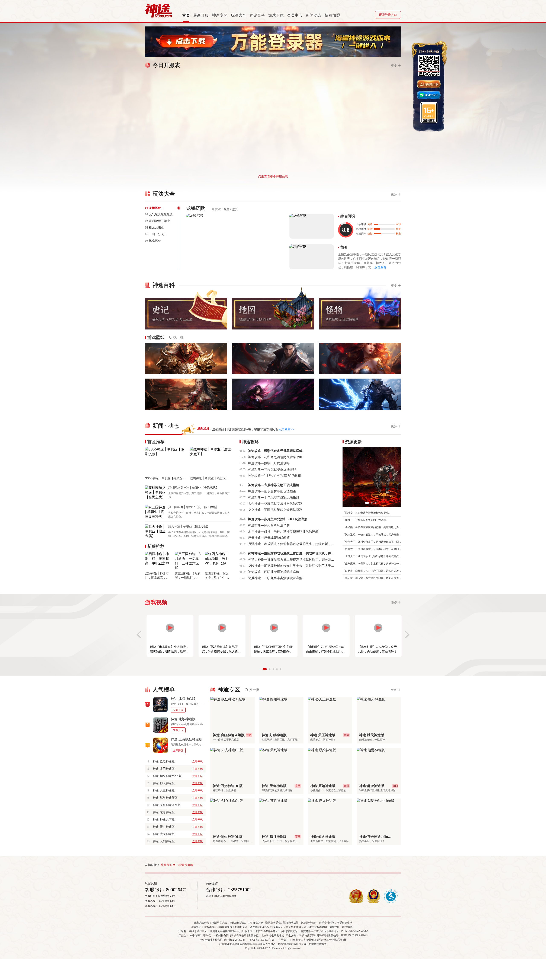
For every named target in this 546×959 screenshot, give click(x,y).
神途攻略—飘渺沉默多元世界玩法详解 (275, 451)
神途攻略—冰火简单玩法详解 (269, 525)
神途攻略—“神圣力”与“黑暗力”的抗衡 (274, 476)
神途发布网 (168, 865)
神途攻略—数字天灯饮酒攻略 (269, 463)
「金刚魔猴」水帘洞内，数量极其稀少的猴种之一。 (372, 563)
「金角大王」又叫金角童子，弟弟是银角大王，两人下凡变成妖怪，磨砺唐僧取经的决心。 (372, 541)
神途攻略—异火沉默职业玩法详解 (272, 469)
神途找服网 (185, 865)
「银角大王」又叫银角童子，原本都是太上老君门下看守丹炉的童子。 (372, 549)
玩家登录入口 (388, 14)
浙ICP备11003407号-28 (261, 939)
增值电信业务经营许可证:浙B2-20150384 (222, 939)
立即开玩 (178, 709)
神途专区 (219, 15)
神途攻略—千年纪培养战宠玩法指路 (273, 497)
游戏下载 (276, 15)
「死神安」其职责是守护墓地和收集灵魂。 (367, 512)
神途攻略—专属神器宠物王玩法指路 (273, 485)
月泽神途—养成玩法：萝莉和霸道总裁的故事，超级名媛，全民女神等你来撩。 (304, 544)
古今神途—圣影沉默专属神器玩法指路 (275, 503)
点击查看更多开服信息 (273, 176)
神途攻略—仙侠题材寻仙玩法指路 (272, 491)
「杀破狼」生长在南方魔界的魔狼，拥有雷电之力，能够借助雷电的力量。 (372, 527)
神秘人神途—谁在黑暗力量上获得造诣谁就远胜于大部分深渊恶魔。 (296, 559)
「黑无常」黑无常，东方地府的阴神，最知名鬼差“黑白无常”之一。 (372, 578)
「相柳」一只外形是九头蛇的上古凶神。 (366, 520)
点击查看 (380, 267)
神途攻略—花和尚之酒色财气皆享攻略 (275, 457)
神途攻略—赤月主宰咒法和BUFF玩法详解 (278, 519)
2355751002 (239, 889)
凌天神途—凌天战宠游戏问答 (269, 538)
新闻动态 (313, 15)
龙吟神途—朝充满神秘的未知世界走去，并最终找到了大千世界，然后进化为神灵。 (307, 566)
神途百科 (257, 15)
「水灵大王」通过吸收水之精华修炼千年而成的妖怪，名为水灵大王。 (372, 556)
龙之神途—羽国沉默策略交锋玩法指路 (275, 510)
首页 (186, 15)
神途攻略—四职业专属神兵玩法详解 (273, 572)
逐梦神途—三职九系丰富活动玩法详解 (275, 578)
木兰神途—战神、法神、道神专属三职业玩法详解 (283, 531)
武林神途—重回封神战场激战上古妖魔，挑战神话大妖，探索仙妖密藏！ (299, 553)
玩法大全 (238, 15)
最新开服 (201, 15)
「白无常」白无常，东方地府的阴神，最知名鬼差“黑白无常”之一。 (372, 570)
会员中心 (294, 15)
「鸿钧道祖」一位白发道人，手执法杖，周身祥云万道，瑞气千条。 (372, 534)
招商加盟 (332, 15)
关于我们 (283, 939)
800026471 (176, 889)
